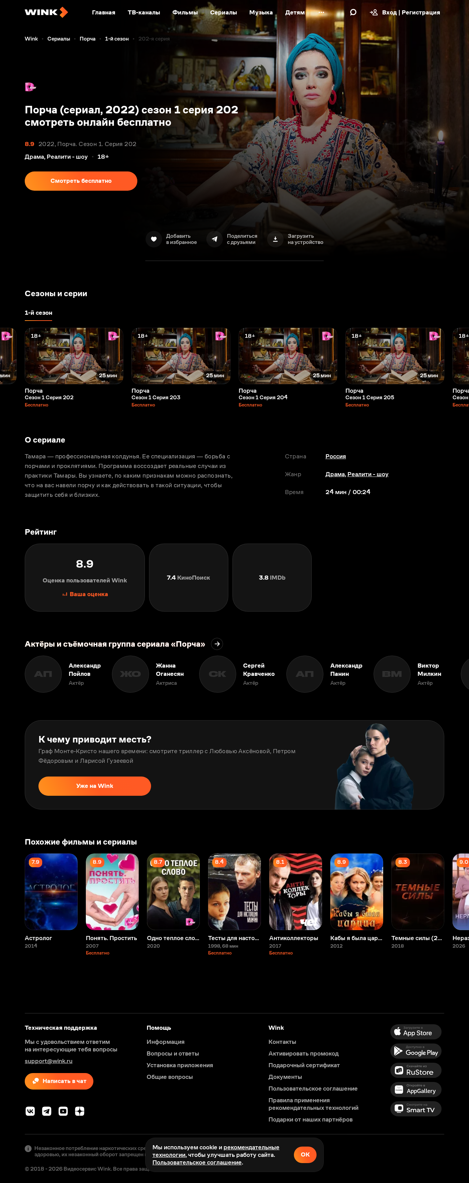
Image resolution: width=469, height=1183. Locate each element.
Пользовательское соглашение (197, 1162)
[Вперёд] (456, 356)
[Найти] (353, 12)
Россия (335, 456)
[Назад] (12, 356)
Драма (335, 474)
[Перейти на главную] (46, 12)
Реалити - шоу (368, 474)
